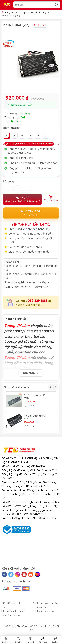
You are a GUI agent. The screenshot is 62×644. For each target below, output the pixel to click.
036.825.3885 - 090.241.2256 (31, 287)
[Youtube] (24, 574)
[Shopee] (30, 574)
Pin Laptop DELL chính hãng (32, 12)
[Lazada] (37, 574)
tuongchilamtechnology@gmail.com (35, 282)
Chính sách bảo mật (43, 610)
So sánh (42, 25)
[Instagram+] (17, 574)
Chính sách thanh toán (14, 610)
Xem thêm (29, 372)
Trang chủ (9, 12)
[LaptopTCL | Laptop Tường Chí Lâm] (7, 4)
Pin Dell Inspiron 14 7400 (34, 396)
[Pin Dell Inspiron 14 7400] (14, 401)
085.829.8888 (38, 300)
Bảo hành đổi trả (11, 614)
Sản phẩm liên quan (16, 387)
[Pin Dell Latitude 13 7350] (14, 421)
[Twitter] (11, 574)
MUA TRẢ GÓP (31, 213)
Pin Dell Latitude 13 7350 (35, 417)
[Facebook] (4, 574)
